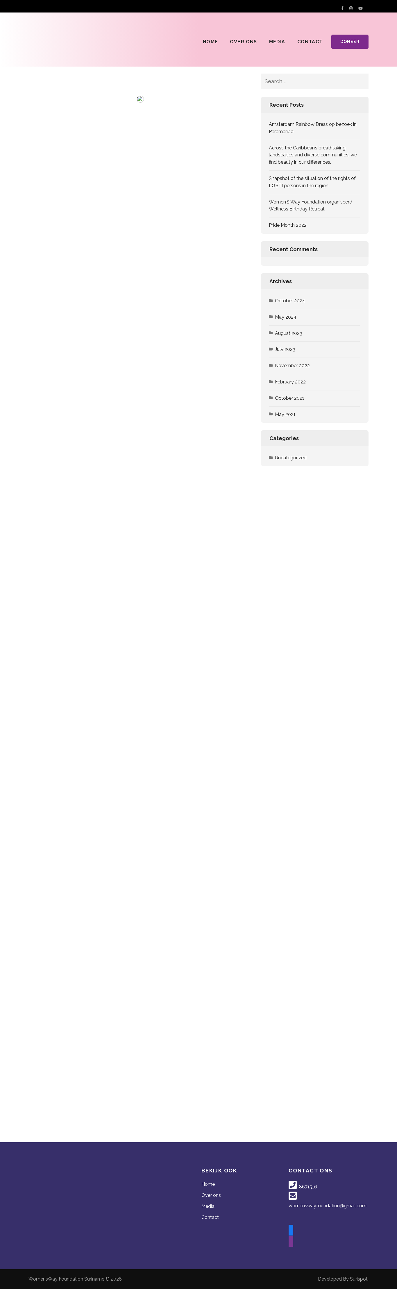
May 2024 (285, 317)
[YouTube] (360, 8)
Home (210, 41)
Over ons (243, 41)
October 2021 (289, 398)
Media (277, 41)
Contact (310, 41)
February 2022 (290, 382)
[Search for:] (307, 81)
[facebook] (291, 1230)
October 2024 (290, 300)
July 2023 (285, 349)
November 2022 (292, 365)
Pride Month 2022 (288, 225)
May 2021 (285, 414)
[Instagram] (351, 8)
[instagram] (291, 1242)
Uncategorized (291, 457)
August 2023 (288, 333)
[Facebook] (342, 8)
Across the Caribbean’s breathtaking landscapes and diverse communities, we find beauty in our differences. (313, 155)
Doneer (350, 41)
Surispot (359, 1279)
